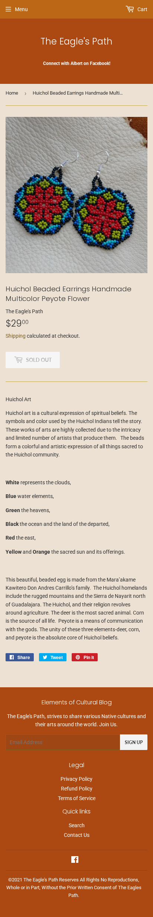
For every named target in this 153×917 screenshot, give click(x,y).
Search (77, 825)
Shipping (16, 336)
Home (12, 93)
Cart (141, 9)
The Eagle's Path (76, 41)
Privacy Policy (76, 779)
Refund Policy (76, 789)
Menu (21, 9)
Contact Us (76, 835)
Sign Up (134, 742)
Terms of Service (76, 798)
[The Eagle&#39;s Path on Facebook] (75, 861)
